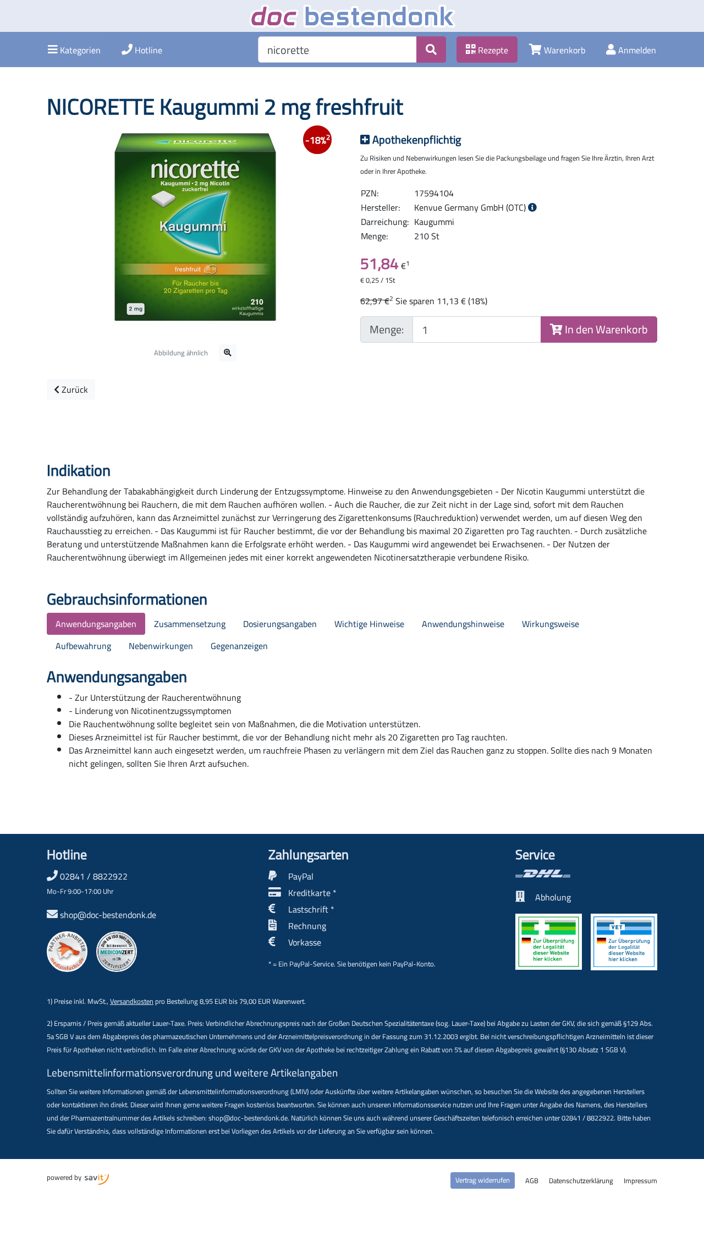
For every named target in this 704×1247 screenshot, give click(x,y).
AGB (531, 1180)
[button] (74, 49)
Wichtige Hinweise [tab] (369, 624)
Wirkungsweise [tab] (550, 624)
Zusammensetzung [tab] (190, 624)
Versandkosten (131, 1001)
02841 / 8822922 (87, 883)
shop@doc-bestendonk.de (108, 915)
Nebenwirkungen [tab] (161, 646)
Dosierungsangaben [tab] (280, 624)
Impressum (640, 1180)
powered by (65, 1177)
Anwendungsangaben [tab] (96, 624)
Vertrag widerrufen (482, 1179)
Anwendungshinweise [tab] (463, 624)
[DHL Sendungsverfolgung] (586, 873)
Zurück (73, 389)
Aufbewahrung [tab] (83, 646)
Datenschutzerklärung (581, 1180)
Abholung (553, 897)
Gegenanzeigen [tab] (239, 646)
